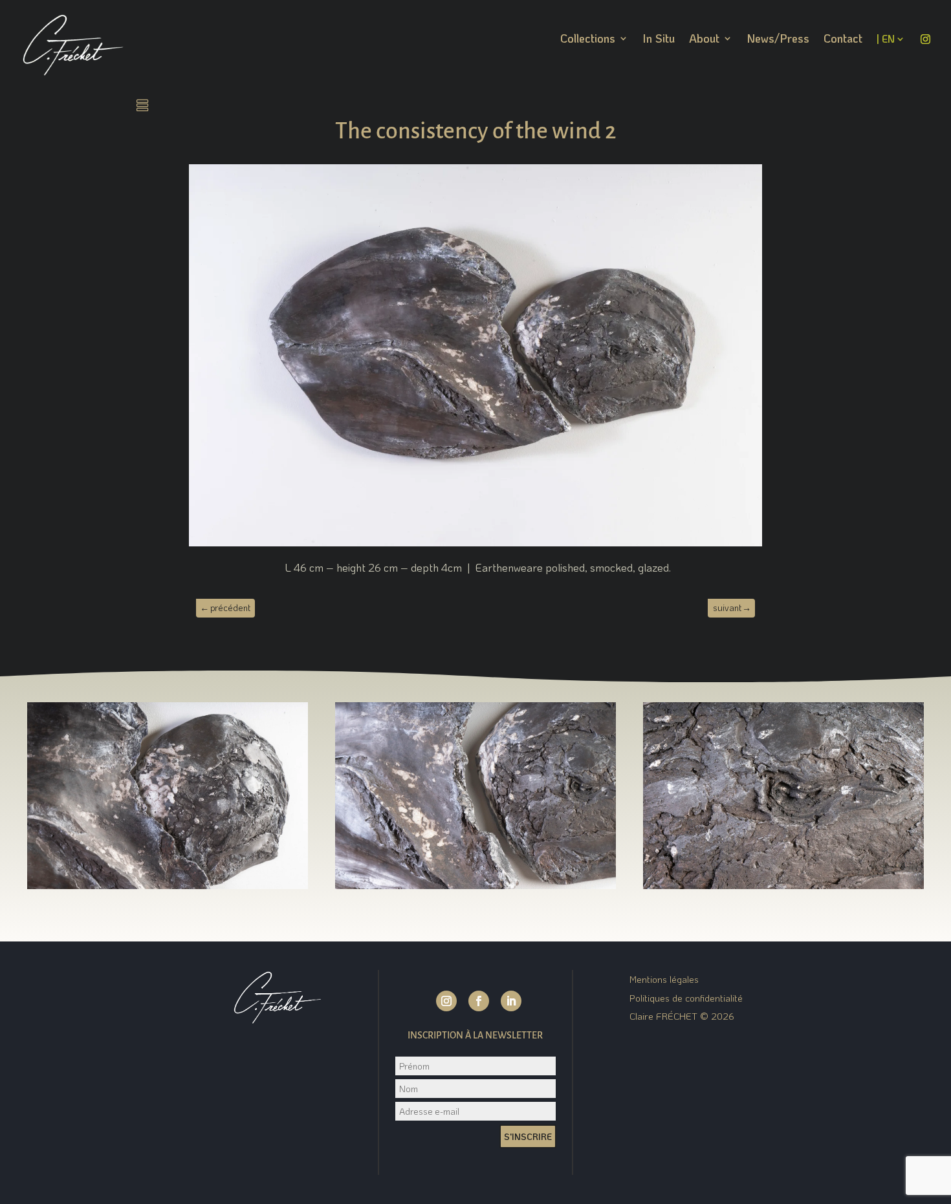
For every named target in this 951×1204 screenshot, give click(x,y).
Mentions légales (664, 979)
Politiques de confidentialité (686, 997)
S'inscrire (528, 1136)
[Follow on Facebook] (478, 1001)
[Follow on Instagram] (446, 1001)
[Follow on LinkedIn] (511, 1001)
